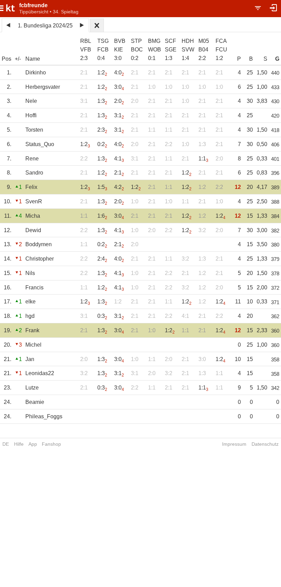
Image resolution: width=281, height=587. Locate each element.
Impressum (234, 444)
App (32, 444)
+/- (18, 59)
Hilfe (19, 444)
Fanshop (51, 444)
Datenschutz (265, 444)
